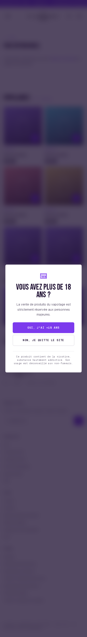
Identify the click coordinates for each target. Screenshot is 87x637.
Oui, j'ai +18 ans (43, 327)
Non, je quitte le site (43, 340)
